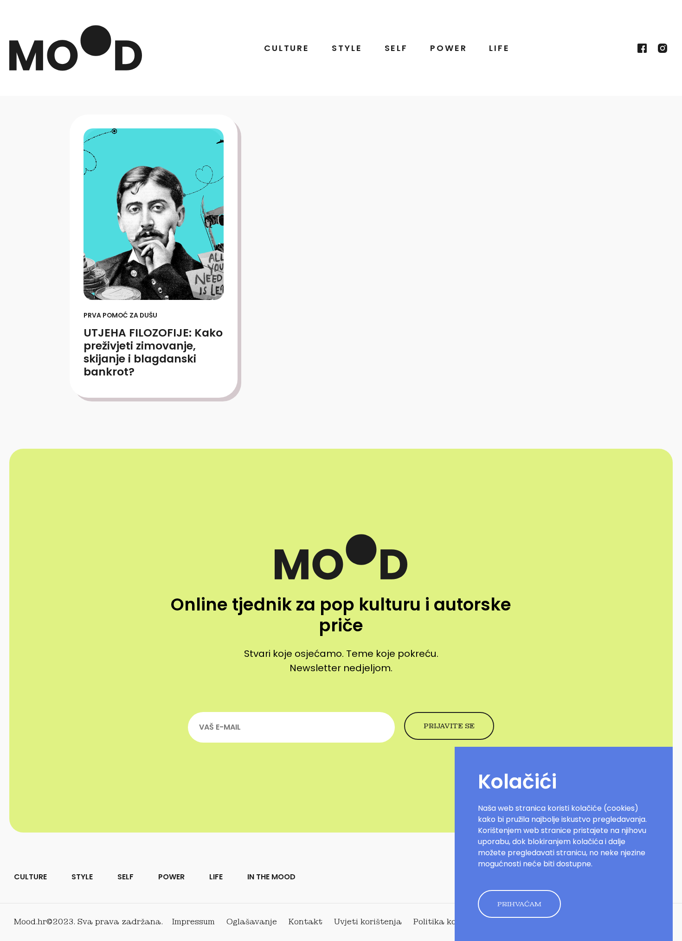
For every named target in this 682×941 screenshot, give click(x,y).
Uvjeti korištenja (368, 922)
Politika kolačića (447, 922)
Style (347, 48)
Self (396, 48)
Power (448, 48)
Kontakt (305, 922)
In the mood (271, 876)
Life (499, 48)
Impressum (193, 922)
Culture (286, 48)
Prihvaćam (519, 904)
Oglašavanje (251, 922)
